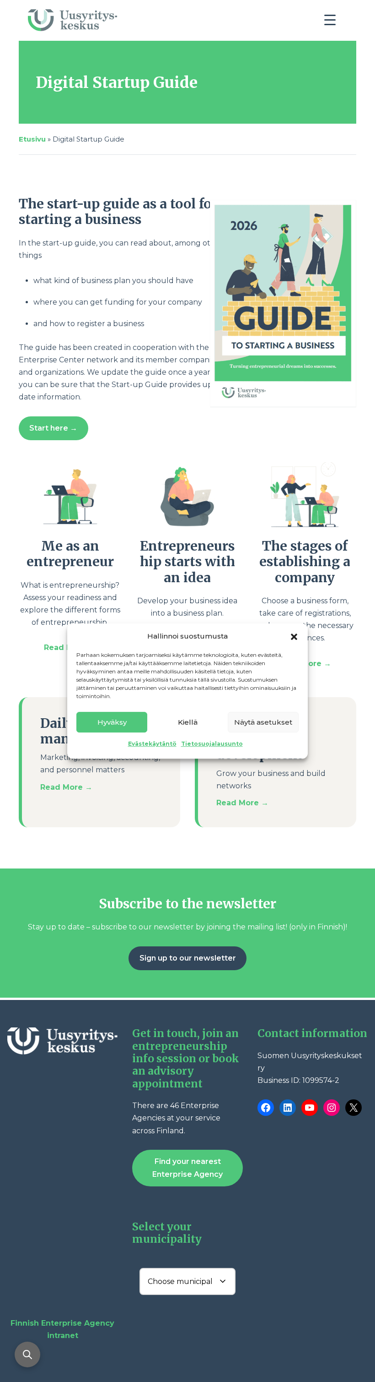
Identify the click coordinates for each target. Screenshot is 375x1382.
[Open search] (27, 1354)
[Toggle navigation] (333, 22)
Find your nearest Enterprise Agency (187, 1167)
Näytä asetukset (263, 722)
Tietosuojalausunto (212, 743)
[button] (294, 635)
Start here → (53, 428)
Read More (66, 647)
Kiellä (188, 722)
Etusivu (32, 139)
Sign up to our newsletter (187, 958)
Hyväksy (112, 722)
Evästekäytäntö (152, 743)
